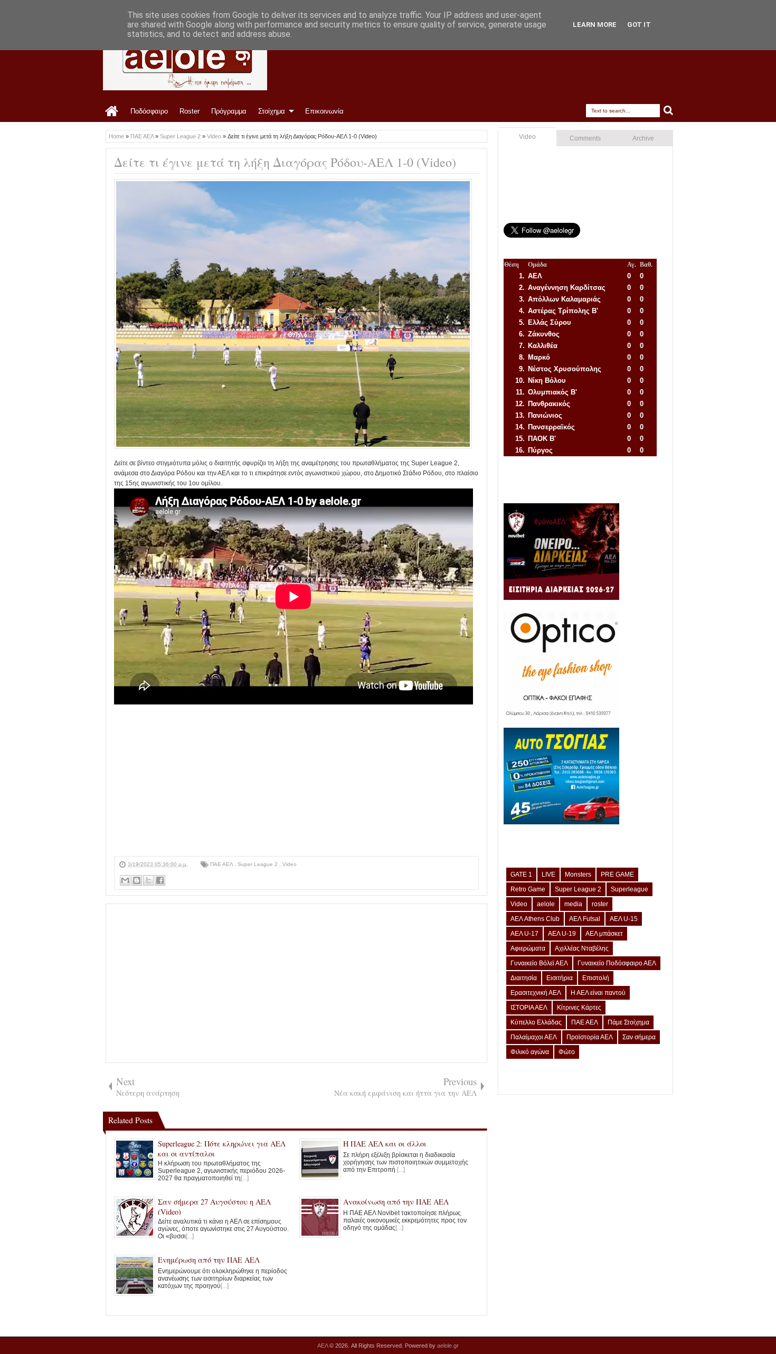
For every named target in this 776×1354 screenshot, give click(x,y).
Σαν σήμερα (639, 1037)
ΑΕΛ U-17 (524, 933)
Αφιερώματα (527, 948)
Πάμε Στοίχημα (628, 1022)
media (573, 904)
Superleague (629, 889)
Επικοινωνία (324, 111)
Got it (639, 25)
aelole (546, 904)
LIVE (548, 874)
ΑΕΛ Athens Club (535, 919)
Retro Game (527, 889)
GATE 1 (521, 874)
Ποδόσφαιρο (149, 111)
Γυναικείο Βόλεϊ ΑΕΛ (539, 963)
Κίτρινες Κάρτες (579, 1007)
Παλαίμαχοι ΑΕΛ (533, 1037)
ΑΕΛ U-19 (562, 933)
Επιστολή (595, 978)
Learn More (595, 25)
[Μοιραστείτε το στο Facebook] (160, 880)
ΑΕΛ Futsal (584, 919)
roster (600, 904)
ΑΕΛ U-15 (624, 919)
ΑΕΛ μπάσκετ (604, 933)
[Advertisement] (296, 782)
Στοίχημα (271, 111)
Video (289, 864)
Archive (643, 138)
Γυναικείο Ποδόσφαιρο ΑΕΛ (617, 963)
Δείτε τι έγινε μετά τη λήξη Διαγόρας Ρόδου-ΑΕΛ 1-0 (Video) (285, 162)
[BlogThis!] (136, 880)
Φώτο (567, 1052)
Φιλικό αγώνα (529, 1052)
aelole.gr (448, 1345)
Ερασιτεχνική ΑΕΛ (535, 992)
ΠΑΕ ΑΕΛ (222, 864)
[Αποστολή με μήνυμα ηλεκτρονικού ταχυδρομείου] (125, 880)
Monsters (578, 874)
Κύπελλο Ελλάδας (536, 1022)
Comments (585, 138)
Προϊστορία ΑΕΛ (589, 1037)
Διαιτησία (523, 978)
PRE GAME (617, 874)
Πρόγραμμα (229, 111)
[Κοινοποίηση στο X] (148, 880)
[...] (245, 1178)
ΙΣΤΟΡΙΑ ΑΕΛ (528, 1007)
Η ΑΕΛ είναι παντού (598, 992)
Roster (189, 111)
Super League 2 (258, 864)
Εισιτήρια (559, 978)
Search (668, 111)
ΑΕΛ (323, 1345)
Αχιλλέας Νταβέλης (582, 948)
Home (112, 111)
